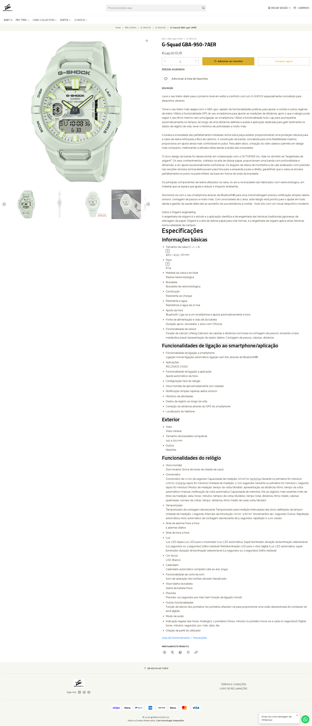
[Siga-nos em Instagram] (79, 692)
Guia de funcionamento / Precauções (184, 637)
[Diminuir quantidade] (165, 61)
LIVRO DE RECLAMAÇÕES (233, 688)
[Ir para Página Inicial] (7, 8)
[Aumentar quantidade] (196, 61)
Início (118, 27)
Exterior (171, 419)
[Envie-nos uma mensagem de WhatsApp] (305, 719)
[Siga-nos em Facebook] (84, 692)
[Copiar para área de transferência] (196, 652)
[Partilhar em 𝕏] (172, 652)
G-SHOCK (145, 27)
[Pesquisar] (203, 8)
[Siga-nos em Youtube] (88, 692)
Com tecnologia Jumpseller (170, 720)
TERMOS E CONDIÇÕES (233, 684)
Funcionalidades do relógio (191, 457)
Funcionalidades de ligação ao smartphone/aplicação (220, 345)
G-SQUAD (160, 27)
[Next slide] (147, 204)
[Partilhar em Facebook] (164, 652)
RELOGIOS (130, 27)
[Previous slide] (4, 204)
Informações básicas (184, 239)
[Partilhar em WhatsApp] (180, 652)
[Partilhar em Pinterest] (188, 652)
